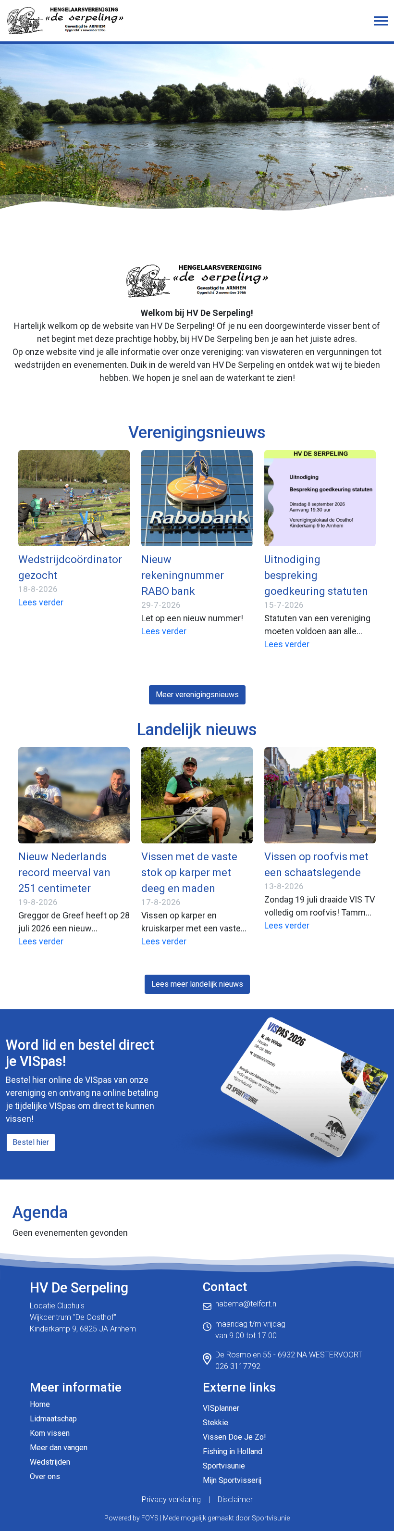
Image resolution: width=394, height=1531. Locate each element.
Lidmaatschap (53, 1418)
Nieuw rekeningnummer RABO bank (182, 575)
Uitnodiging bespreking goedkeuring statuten (316, 575)
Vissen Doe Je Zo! (234, 1437)
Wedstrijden (50, 1462)
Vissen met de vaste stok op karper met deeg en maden (189, 872)
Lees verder (40, 602)
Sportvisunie (224, 1465)
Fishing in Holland (232, 1451)
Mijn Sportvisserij (232, 1480)
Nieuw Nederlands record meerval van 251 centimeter (64, 872)
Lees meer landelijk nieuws (197, 984)
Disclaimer (235, 1499)
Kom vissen (50, 1433)
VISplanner (221, 1408)
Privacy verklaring (171, 1499)
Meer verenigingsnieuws (197, 694)
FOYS (150, 1518)
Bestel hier (30, 1142)
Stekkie (215, 1422)
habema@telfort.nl (246, 1303)
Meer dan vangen (58, 1447)
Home (40, 1404)
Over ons (45, 1476)
